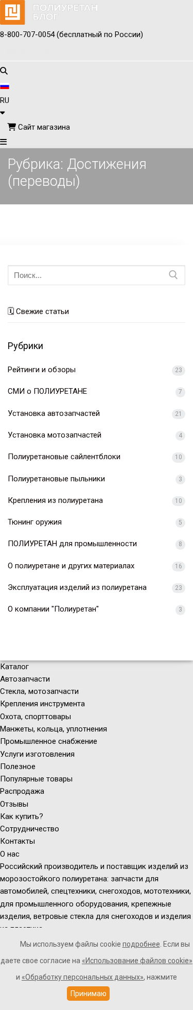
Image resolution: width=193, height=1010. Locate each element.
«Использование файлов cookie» (137, 960)
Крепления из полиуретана (55, 500)
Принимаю (89, 993)
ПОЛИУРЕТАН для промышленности (72, 543)
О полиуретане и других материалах (71, 565)
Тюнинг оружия (35, 522)
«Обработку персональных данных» (83, 977)
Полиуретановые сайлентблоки (64, 456)
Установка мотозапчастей (54, 435)
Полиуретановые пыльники (56, 478)
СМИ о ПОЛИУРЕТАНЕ (47, 391)
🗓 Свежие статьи (38, 311)
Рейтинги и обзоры (42, 369)
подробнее (141, 944)
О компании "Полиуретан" (53, 609)
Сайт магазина (43, 127)
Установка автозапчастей (54, 413)
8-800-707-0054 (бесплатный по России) (71, 34)
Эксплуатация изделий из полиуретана (77, 587)
